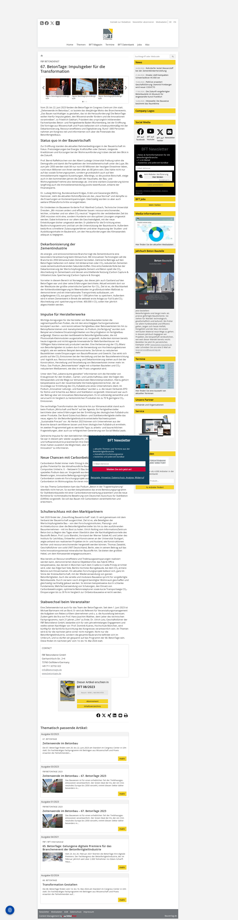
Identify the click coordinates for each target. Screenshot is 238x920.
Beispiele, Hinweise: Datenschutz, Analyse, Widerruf (117, 477)
